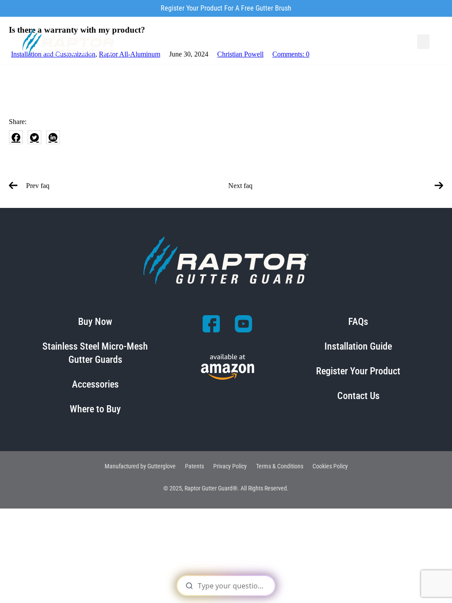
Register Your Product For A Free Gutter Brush (226, 8)
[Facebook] (16, 137)
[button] (423, 41)
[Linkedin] (53, 137)
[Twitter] (34, 137)
